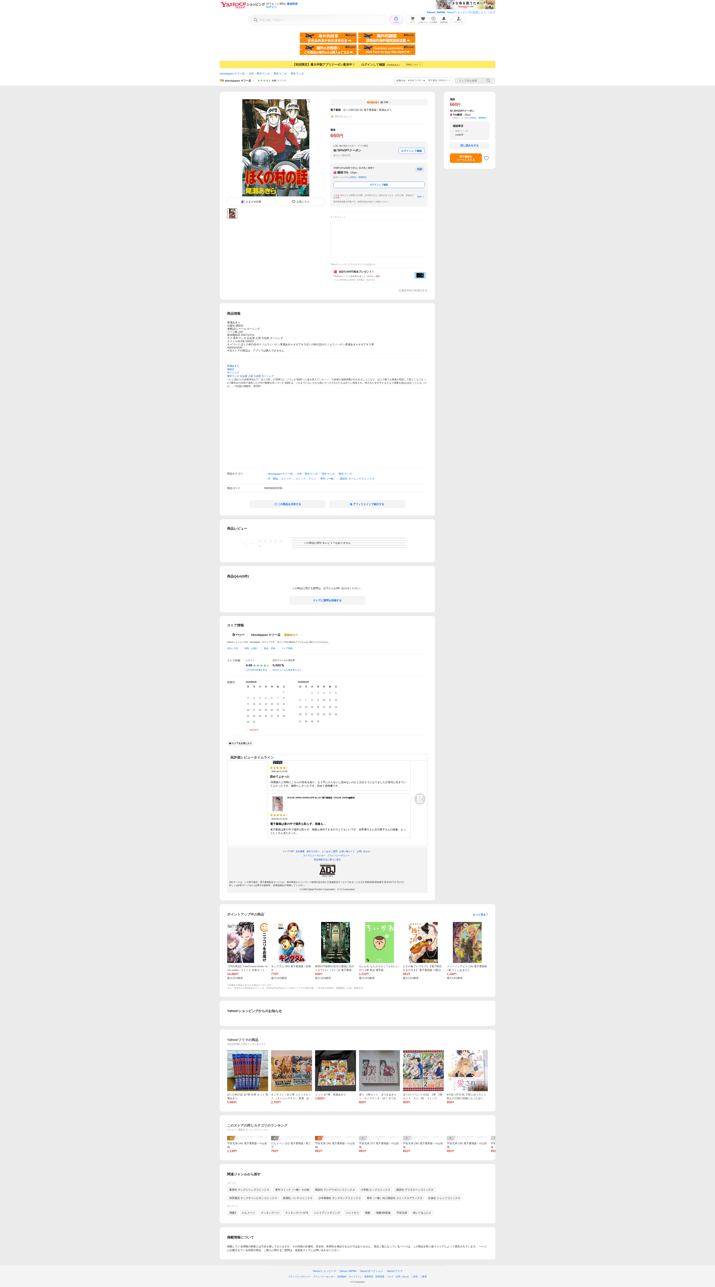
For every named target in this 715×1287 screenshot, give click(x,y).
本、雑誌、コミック (279, 478)
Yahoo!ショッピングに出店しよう (466, 12)
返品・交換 (269, 648)
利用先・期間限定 (358, 177)
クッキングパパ (270, 1212)
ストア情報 (287, 648)
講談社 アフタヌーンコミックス (414, 1189)
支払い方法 (232, 648)
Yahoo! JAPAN (436, 12)
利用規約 (341, 1276)
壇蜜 (367, 1212)
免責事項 (368, 1276)
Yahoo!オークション (371, 1271)
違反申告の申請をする (414, 290)
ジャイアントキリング (327, 1212)
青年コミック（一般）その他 (292, 1189)
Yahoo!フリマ (395, 1271)
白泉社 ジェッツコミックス (444, 1198)
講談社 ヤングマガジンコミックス (335, 1189)
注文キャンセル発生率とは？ (287, 670)
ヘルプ (491, 12)
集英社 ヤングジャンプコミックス (249, 1189)
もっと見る (479, 914)
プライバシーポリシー (299, 1276)
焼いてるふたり (422, 1212)
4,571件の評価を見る (256, 670)
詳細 (419, 196)
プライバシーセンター (324, 1276)
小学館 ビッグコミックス (375, 1189)
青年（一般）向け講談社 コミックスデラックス (394, 1198)
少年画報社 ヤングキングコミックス (339, 1198)
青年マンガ (280, 73)
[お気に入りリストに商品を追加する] (486, 158)
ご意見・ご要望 (419, 1276)
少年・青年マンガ (259, 73)
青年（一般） (328, 478)
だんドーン (248, 1212)
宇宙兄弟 (402, 1212)
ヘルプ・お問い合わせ (398, 1276)
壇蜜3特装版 (383, 1212)
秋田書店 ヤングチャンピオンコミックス (253, 1198)
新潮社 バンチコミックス (297, 1198)
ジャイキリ (352, 1212)
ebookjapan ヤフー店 (232, 73)
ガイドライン (355, 1276)
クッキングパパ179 (296, 1212)
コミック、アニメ (305, 478)
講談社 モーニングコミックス (357, 478)
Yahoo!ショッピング (324, 1271)
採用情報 (379, 1276)
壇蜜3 (232, 1212)
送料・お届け (251, 648)
